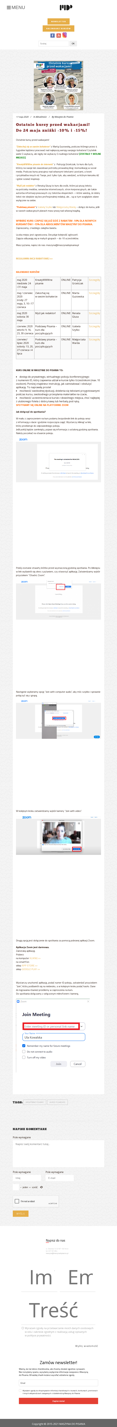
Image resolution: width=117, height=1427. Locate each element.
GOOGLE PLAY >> (31, 969)
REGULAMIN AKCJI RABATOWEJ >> (34, 258)
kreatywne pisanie (35, 1102)
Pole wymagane (22, 1137)
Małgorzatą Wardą (66, 207)
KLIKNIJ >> (35, 958)
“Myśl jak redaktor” (25, 185)
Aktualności (41, 116)
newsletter (58, 21)
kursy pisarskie (57, 1102)
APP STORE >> (29, 965)
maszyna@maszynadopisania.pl (57, 1253)
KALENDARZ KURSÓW (58, 28)
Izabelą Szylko (45, 207)
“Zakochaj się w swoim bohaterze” (33, 146)
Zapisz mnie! (58, 1401)
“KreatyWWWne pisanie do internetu (34, 164)
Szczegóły (94, 280)
